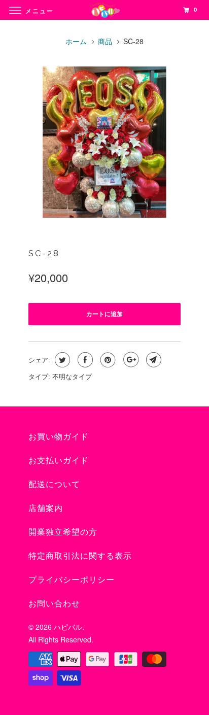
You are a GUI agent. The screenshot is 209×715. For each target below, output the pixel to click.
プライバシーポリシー (71, 580)
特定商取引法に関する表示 (80, 556)
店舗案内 (45, 508)
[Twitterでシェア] (61, 359)
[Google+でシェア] (129, 359)
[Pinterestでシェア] (107, 359)
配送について (54, 484)
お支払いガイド (58, 460)
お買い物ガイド (58, 436)
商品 (105, 41)
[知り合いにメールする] (152, 359)
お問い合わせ (54, 603)
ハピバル (68, 627)
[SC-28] (104, 142)
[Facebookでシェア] (84, 359)
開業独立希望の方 (62, 532)
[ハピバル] (104, 10)
